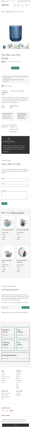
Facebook (18, 393)
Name (2, 178)
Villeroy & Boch (14, 105)
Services (3, 378)
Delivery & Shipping (22, 115)
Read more (23, 421)
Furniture (18, 382)
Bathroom (18, 376)
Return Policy (21, 116)
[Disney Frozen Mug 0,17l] (8, 221)
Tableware (18, 373)
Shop (3, 239)
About (2, 375)
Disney (3, 234)
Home (2, 11)
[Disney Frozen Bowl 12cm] (8, 252)
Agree (15, 425)
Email (2, 183)
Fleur (11, 107)
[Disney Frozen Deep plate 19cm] (23, 252)
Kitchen (18, 375)
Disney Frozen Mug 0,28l (23, 229)
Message (3, 190)
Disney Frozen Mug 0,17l (8, 229)
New (17, 384)
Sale (17, 386)
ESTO (2, 398)
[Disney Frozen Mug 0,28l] (23, 221)
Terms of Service (21, 118)
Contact (3, 382)
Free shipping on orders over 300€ (24, 1)
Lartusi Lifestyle (5, 376)
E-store (3, 373)
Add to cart (15, 68)
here (8, 81)
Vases (12, 11)
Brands (17, 387)
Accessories (8, 11)
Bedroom (18, 378)
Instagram (18, 395)
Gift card (3, 380)
